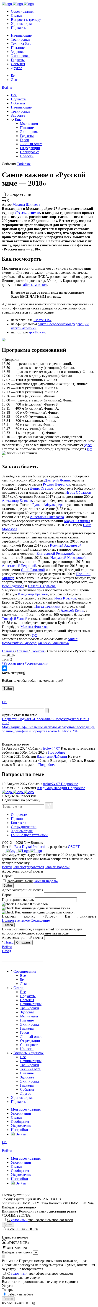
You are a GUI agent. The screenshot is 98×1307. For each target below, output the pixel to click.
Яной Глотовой (33, 570)
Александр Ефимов (17, 501)
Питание (18, 48)
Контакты (18, 823)
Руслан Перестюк (56, 484)
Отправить (23, 942)
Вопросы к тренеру (26, 19)
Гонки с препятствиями (29, 835)
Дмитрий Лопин (57, 480)
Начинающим (21, 35)
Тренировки (20, 39)
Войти (7, 87)
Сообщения (20, 1121)
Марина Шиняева (26, 204)
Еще (17, 119)
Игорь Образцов (78, 492)
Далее (8, 1224)
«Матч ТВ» (42, 320)
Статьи (16, 15)
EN (4, 702)
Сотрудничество (23, 827)
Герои (24, 140)
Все (14, 95)
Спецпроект (29, 152)
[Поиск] (47, 710)
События (18, 64)
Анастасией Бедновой (19, 566)
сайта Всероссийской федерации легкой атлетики (39, 641)
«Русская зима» (27, 213)
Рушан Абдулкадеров (48, 505)
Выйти (20, 1134)
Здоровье (18, 52)
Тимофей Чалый (14, 618)
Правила (17, 819)
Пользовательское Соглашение (26, 920)
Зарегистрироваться (28, 867)
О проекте (19, 814)
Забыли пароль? (57, 867)
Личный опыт (31, 144)
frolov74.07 (52, 748)
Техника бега (21, 43)
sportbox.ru (37, 332)
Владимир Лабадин (52, 756)
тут (89, 449)
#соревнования (36, 663)
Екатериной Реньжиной (55, 553)
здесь (88, 445)
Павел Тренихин (47, 606)
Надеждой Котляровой (68, 557)
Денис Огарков (42, 488)
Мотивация (29, 123)
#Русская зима (13, 663)
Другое (16, 68)
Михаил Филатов (34, 627)
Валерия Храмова (42, 586)
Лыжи (16, 80)
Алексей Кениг (72, 610)
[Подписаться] (49, 805)
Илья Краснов (65, 598)
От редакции (30, 148)
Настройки (19, 1130)
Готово (8, 925)
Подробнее (56, 752)
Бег (13, 76)
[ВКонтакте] (4, 668)
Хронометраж (22, 24)
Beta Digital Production (31, 847)
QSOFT (74, 847)
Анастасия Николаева (47, 517)
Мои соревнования (26, 1109)
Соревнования (22, 11)
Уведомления (21, 1126)
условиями (19, 1220)
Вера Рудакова (13, 586)
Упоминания (21, 1113)
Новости (27, 156)
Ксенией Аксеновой (66, 545)
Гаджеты (18, 60)
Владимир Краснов (33, 594)
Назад (8, 942)
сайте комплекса (34, 285)
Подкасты (18, 28)
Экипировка (20, 56)
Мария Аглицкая (77, 521)
